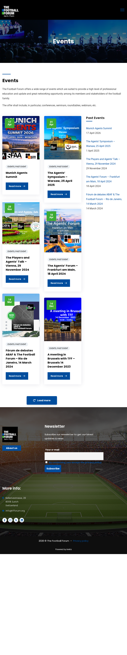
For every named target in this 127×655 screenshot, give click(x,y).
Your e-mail (52, 449)
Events (11, 167)
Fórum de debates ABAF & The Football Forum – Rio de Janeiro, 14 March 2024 (20, 358)
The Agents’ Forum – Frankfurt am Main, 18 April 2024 (63, 270)
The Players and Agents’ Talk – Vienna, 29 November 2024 (17, 264)
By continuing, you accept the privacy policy (75, 462)
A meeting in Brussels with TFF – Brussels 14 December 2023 (61, 360)
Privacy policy (80, 540)
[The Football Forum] (11, 10)
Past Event (20, 167)
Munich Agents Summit (16, 175)
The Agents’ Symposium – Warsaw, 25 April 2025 (60, 179)
